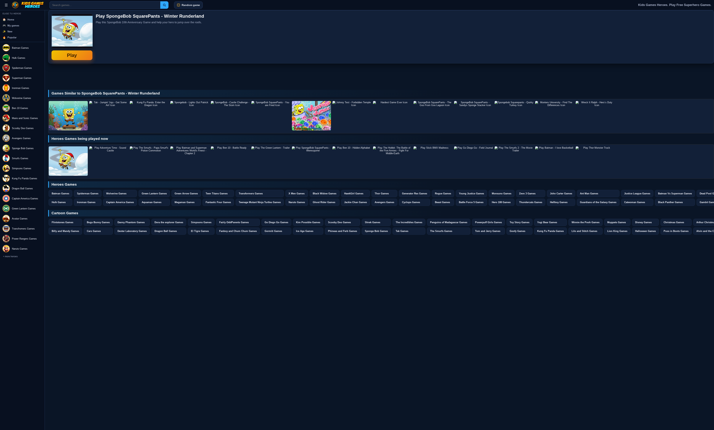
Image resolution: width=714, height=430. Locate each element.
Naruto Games (297, 202)
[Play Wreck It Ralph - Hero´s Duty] (595, 115)
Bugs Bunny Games (98, 222)
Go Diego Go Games (276, 222)
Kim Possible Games (308, 222)
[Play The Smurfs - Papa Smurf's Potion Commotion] (149, 161)
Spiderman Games (87, 193)
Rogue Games (443, 193)
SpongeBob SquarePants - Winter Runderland (72, 37)
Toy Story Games (519, 222)
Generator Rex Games (414, 193)
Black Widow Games (324, 193)
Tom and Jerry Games (487, 231)
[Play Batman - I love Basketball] (554, 161)
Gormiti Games (273, 231)
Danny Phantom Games (131, 222)
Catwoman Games (634, 202)
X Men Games (297, 193)
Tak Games (402, 231)
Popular (12, 37)
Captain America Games (120, 202)
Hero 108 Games (501, 202)
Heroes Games (64, 184)
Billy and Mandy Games (65, 231)
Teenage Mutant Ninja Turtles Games (260, 202)
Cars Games (94, 231)
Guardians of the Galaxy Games (598, 202)
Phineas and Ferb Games (342, 231)
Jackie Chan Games (355, 202)
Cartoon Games (65, 213)
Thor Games (382, 193)
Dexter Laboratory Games (132, 231)
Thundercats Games (530, 202)
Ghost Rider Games (324, 202)
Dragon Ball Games (166, 231)
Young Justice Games (471, 193)
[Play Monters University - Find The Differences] (554, 115)
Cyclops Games (411, 202)
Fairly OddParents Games (234, 222)
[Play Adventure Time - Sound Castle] (108, 161)
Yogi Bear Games (547, 222)
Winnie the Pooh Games (585, 222)
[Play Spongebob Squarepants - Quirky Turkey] (514, 115)
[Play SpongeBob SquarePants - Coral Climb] (68, 115)
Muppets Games (616, 222)
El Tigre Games (200, 231)
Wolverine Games (116, 193)
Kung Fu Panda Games (550, 231)
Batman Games (60, 193)
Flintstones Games (62, 222)
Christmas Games (674, 222)
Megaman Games (184, 202)
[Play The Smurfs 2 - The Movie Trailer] (514, 161)
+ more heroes (10, 256)
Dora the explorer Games (169, 222)
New (9, 31)
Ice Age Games (304, 231)
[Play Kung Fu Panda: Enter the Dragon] (149, 115)
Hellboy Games (558, 202)
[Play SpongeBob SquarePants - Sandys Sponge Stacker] (473, 115)
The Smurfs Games (441, 231)
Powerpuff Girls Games (488, 222)
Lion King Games (617, 231)
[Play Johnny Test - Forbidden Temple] (352, 115)
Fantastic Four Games (218, 202)
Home (10, 19)
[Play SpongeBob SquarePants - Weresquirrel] (311, 161)
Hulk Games (59, 202)
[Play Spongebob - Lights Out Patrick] (189, 115)
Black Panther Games (670, 202)
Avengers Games (384, 202)
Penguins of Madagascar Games (448, 222)
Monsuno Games (501, 193)
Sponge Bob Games (376, 231)
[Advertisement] (683, 37)
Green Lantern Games (154, 193)
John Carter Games (561, 193)
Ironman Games (86, 202)
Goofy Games (517, 231)
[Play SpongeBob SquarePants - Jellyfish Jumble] (311, 115)
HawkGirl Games (353, 193)
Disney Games (643, 222)
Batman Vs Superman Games (675, 193)
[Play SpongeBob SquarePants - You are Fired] (270, 115)
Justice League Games (637, 193)
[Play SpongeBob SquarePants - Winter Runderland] (68, 161)
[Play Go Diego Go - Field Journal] (473, 161)
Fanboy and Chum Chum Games (238, 231)
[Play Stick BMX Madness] (433, 161)
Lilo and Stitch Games (584, 231)
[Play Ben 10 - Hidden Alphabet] (352, 161)
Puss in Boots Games (676, 231)
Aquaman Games (151, 202)
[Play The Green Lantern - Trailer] (270, 161)
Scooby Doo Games (339, 222)
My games (13, 25)
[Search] (164, 5)
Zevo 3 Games (527, 193)
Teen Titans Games (217, 193)
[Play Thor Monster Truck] (595, 161)
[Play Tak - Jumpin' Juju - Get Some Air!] (108, 115)
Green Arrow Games (186, 193)
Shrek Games (372, 222)
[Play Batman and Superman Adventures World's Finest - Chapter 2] (189, 161)
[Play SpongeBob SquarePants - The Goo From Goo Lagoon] (433, 115)
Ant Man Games (589, 193)
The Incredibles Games (409, 222)
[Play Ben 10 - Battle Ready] (230, 161)
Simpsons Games (201, 222)
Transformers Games (251, 193)
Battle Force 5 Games (471, 202)
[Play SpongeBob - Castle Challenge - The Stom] (230, 115)
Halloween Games (645, 231)
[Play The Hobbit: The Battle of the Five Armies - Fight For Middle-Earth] (392, 161)
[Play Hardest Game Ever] (392, 115)
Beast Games (442, 202)
